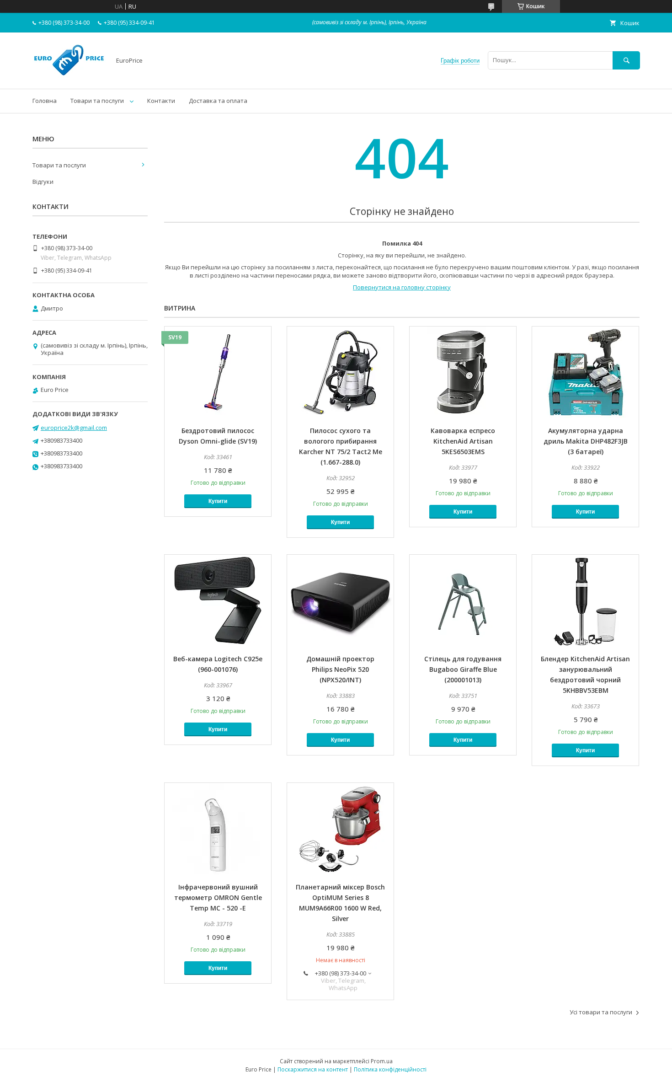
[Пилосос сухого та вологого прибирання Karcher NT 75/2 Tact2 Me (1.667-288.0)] (340, 372)
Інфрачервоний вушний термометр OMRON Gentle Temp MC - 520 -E (218, 897)
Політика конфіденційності (390, 1069)
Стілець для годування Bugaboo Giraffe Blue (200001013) (462, 669)
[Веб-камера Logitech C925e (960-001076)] (218, 600)
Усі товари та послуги (601, 1012)
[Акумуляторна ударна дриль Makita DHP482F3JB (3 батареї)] (585, 372)
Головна (44, 100)
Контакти (161, 100)
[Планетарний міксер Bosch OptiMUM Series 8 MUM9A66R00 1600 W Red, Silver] (340, 828)
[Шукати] (626, 60)
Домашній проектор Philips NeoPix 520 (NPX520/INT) (340, 669)
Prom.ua (382, 1061)
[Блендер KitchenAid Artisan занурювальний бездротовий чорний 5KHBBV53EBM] (585, 600)
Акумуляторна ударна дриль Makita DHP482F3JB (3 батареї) (586, 441)
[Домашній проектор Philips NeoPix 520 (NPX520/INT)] (340, 600)
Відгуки (42, 181)
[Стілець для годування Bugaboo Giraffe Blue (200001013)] (463, 600)
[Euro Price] (69, 77)
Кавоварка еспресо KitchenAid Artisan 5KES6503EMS (463, 441)
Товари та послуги (97, 100)
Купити (217, 501)
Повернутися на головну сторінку (402, 287)
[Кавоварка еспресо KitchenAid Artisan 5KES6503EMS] (463, 372)
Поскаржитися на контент (312, 1069)
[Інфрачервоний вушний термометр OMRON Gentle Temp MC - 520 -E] (218, 828)
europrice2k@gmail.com (74, 427)
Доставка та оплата (218, 100)
